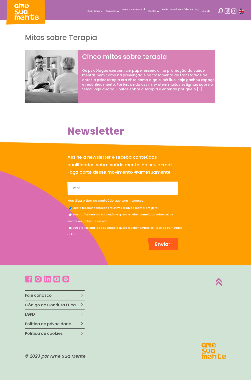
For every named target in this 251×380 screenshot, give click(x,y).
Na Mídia (206, 11)
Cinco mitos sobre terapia (124, 56)
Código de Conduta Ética (50, 305)
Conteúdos (111, 11)
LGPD (30, 314)
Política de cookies (44, 333)
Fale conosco (38, 295)
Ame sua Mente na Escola (134, 9)
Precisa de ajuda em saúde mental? (179, 9)
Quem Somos (94, 11)
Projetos (152, 11)
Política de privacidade (48, 324)
